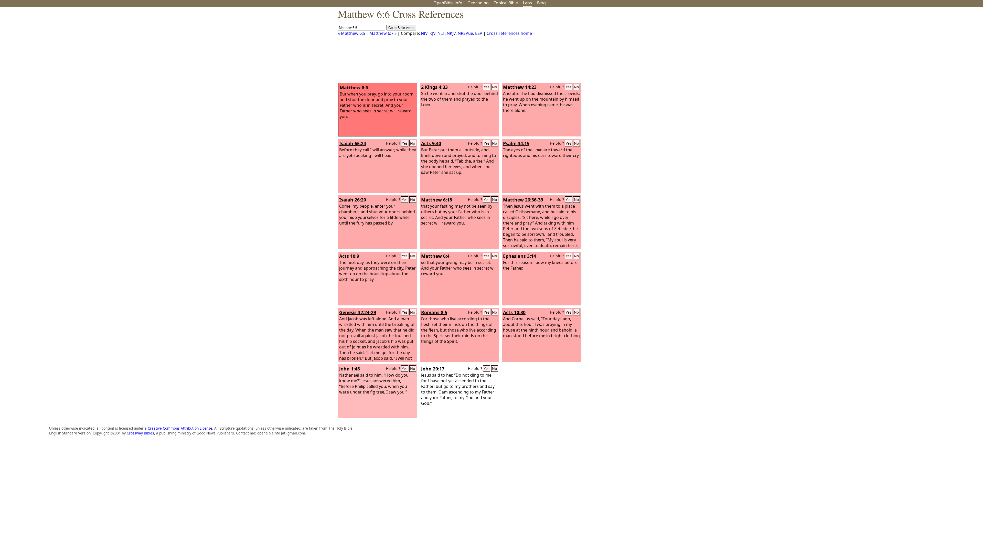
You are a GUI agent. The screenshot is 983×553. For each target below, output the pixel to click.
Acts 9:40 (431, 143)
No (494, 86)
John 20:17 (432, 369)
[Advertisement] (931, 47)
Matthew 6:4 (435, 256)
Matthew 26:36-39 (523, 200)
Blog (541, 3)
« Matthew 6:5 (351, 33)
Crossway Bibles (140, 433)
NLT (441, 33)
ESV (478, 33)
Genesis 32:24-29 (357, 312)
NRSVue (465, 33)
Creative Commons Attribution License (180, 428)
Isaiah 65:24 (352, 143)
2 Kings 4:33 (434, 87)
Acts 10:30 (514, 312)
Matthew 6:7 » (383, 33)
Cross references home (509, 33)
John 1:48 (349, 369)
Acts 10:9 (349, 256)
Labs (527, 3)
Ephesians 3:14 (519, 256)
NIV (424, 33)
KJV (432, 33)
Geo (478, 3)
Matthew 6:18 (436, 200)
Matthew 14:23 (520, 87)
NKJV (451, 33)
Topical (506, 3)
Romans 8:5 (434, 312)
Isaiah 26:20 (352, 200)
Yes (486, 86)
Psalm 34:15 (516, 143)
